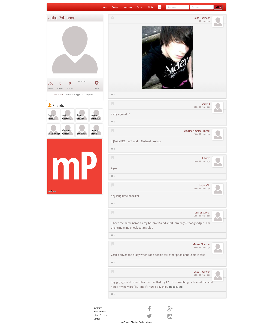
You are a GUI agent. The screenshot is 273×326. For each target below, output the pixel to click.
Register (116, 7)
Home (104, 7)
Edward (206, 158)
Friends (58, 105)
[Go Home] (59, 7)
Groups (140, 7)
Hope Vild (204, 185)
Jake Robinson (202, 17)
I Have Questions (101, 315)
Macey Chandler (201, 244)
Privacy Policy (100, 312)
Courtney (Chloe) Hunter (197, 130)
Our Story (98, 308)
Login (218, 7)
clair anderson (202, 212)
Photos (60, 88)
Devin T (206, 103)
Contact (97, 319)
